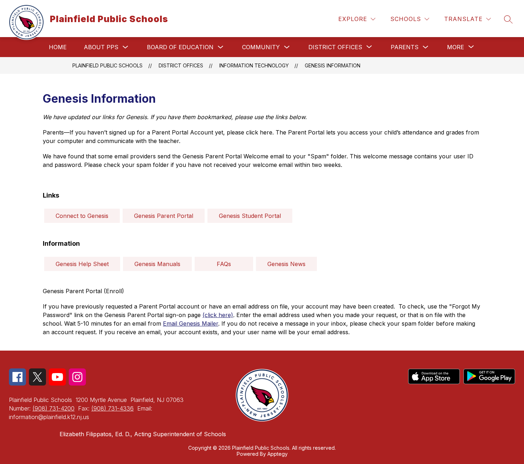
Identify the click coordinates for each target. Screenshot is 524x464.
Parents (404, 47)
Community (261, 47)
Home (58, 47)
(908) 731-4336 (112, 408)
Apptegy (277, 454)
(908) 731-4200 (53, 408)
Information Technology (254, 65)
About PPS (101, 47)
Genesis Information (332, 65)
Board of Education (180, 47)
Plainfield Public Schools (107, 65)
